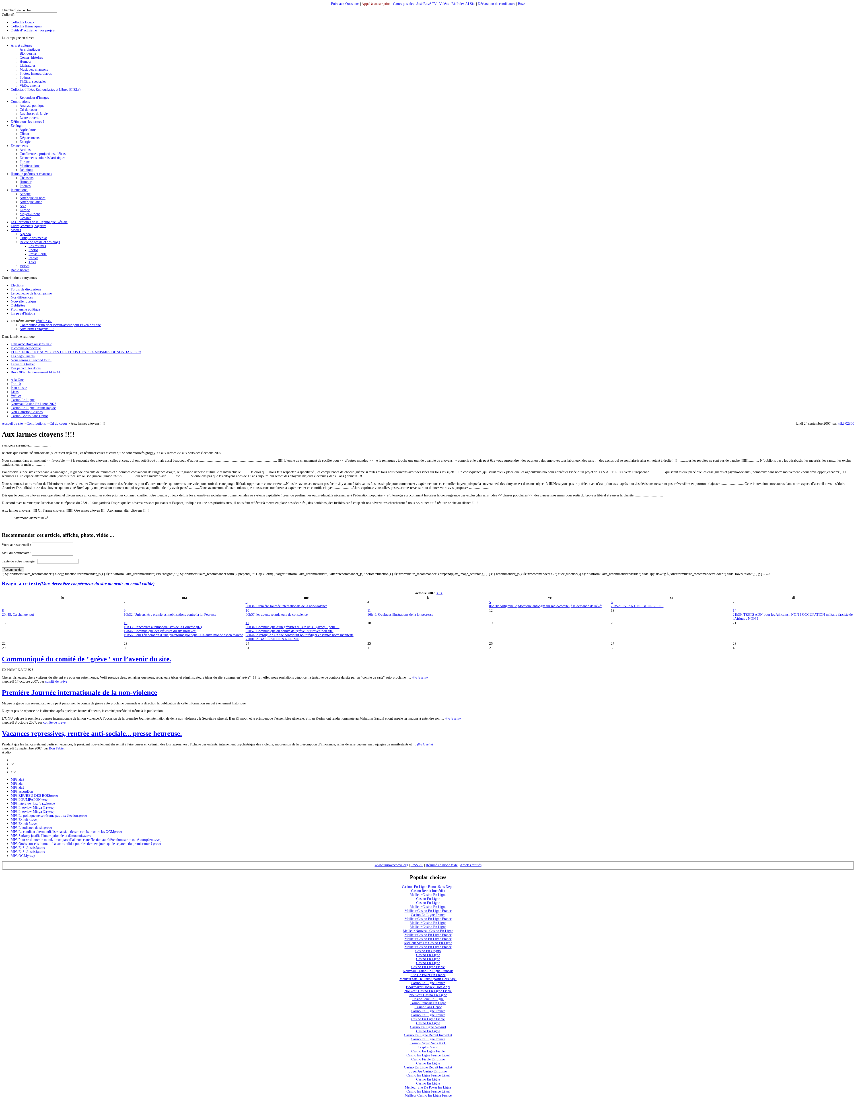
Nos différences (22, 297)
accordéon (25, 791)
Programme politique (25, 309)
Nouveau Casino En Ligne (428, 995)
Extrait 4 (24, 819)
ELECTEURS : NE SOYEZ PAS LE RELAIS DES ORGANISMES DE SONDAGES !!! (76, 352)
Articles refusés (471, 865)
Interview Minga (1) (32, 807)
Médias (16, 230)
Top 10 (16, 384)
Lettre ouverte (29, 117)
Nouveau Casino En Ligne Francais (428, 971)
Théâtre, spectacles (33, 81)
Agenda (25, 234)
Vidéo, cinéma (30, 85)
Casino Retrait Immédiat (428, 891)
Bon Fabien (57, 748)
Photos (33, 250)
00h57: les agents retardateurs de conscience (277, 614)
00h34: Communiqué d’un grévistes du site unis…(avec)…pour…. (293, 627)
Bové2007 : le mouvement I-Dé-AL (36, 372)
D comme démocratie (26, 348)
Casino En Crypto (428, 951)
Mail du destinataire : (16, 553)
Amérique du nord (32, 198)
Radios (33, 258)
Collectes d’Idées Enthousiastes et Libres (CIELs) (45, 89)
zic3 (21, 779)
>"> (439, 593)
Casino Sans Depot (428, 1007)
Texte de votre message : (19, 561)
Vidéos (444, 4)
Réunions (26, 170)
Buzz (521, 4)
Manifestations (30, 166)
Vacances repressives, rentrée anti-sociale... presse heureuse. (92, 733)
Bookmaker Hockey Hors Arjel (428, 987)
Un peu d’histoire (23, 313)
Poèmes (25, 77)
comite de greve (54, 722)
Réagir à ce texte (78, 583)
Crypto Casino (428, 1047)
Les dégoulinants (23, 356)
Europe (25, 210)
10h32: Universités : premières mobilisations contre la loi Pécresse (170, 614)
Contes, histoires (31, 57)
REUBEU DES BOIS (34, 795)
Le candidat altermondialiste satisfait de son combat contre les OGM (66, 831)
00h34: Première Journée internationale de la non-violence (286, 606)
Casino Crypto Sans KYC (428, 1043)
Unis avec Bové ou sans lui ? (31, 344)
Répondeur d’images (34, 97)
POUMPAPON (29, 799)
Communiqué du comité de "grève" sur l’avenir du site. (86, 659)
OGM (22, 856)
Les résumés (37, 246)
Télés (32, 262)
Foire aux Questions (345, 4)
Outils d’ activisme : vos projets (33, 30)
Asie (23, 206)
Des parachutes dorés (26, 368)
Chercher (8, 10)
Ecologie (17, 126)
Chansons (26, 178)
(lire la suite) (420, 677)
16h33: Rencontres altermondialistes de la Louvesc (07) (163, 627)
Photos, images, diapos (36, 73)
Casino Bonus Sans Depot (29, 416)
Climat (24, 134)
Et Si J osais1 (27, 852)
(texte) (54, 795)
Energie (25, 142)
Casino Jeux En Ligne (428, 999)
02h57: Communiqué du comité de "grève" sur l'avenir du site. (289, 631)
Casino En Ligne (23, 400)
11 (369, 610)
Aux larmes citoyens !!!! (37, 329)
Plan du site (19, 388)
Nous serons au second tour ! (31, 360)
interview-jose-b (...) (32, 803)
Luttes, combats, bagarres (28, 226)
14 (734, 610)
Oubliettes (18, 305)
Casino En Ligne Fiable (428, 967)
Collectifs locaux (22, 22)
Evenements (19, 146)
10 (247, 610)
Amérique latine (31, 202)
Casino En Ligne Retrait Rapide (33, 408)
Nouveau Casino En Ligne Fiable (428, 991)
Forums (25, 162)
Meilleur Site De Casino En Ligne (428, 943)
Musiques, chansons (34, 69)
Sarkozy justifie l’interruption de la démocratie (50, 836)
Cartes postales (403, 4)
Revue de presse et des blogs (40, 242)
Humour (25, 61)
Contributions (20, 101)
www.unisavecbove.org (391, 865)
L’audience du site (31, 827)
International (19, 190)
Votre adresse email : (17, 545)
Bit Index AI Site (463, 4)
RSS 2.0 (417, 865)
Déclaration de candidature (496, 4)
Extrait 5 (24, 823)
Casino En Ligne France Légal (428, 1055)
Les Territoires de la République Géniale (39, 222)
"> (12, 764)
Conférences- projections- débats (43, 154)
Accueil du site (12, 423)
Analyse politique (32, 105)
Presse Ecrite (38, 254)
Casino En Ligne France (428, 915)
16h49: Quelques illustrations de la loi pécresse (400, 614)
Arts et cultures (21, 45)
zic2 (21, 787)
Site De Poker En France (428, 975)
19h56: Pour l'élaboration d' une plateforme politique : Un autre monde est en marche (183, 635)
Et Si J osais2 (27, 848)
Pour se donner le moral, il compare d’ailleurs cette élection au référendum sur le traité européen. (86, 840)
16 (125, 623)
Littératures (27, 65)
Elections (17, 285)
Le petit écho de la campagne (31, 293)
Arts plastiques (30, 49)
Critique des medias (33, 238)
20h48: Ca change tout (18, 614)
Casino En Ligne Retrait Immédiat (428, 1035)
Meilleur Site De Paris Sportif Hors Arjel (428, 979)
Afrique (25, 194)
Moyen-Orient (30, 214)
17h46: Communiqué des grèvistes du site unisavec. (160, 631)
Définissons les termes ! (27, 121)
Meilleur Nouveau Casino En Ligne (428, 931)
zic (20, 783)
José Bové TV (426, 4)
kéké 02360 (44, 321)
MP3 (14, 779)
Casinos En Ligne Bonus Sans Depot (428, 887)
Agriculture (28, 130)
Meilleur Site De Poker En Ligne (428, 1087)
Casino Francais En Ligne (428, 1003)
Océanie (25, 218)
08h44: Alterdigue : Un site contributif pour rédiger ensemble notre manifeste (300, 635)
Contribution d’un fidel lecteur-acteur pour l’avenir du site (60, 325)
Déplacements (29, 138)
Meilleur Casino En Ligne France (428, 911)
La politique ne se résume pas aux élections (48, 815)
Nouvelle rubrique (23, 301)
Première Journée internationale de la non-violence (79, 692)
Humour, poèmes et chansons (31, 174)
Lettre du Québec (23, 364)
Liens (15, 392)
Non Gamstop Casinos (27, 412)
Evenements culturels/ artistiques (42, 158)
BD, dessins (28, 53)
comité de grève (56, 681)
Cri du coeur (28, 109)
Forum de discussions (26, 289)
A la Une (17, 380)
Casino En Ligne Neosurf (428, 1027)
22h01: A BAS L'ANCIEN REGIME (272, 639)
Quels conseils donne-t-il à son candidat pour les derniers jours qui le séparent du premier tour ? (85, 844)
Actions (25, 150)
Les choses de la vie (34, 113)
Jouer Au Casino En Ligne (428, 1071)
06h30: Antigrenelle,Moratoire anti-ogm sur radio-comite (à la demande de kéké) (545, 606)
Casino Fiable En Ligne (428, 1059)
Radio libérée (20, 270)
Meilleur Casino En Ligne (428, 895)
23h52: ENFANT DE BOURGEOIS (637, 606)
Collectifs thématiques (26, 26)
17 (247, 623)
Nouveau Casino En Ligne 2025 (33, 404)
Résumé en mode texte (442, 865)
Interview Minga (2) (32, 811)
